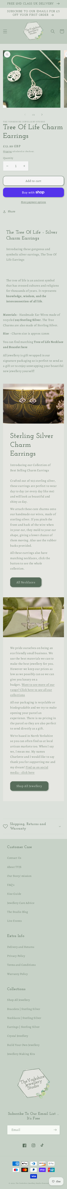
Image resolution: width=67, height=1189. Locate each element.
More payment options (33, 202)
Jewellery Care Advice (20, 903)
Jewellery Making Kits (21, 1054)
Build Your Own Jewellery (23, 1045)
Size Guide (14, 894)
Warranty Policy (17, 974)
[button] (5, 31)
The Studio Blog (17, 912)
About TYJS (14, 867)
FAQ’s (10, 885)
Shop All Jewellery (29, 786)
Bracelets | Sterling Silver (23, 1009)
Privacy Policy (16, 956)
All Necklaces (25, 582)
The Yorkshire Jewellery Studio (28, 1183)
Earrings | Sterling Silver (23, 1027)
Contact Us (14, 858)
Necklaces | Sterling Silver (24, 1018)
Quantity (8, 158)
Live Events (14, 921)
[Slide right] (42, 115)
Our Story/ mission (19, 876)
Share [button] (11, 211)
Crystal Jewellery (17, 1036)
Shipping (7, 151)
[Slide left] (25, 115)
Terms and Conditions (21, 965)
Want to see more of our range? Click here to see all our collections (32, 689)
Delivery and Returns (20, 947)
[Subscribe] (55, 1130)
